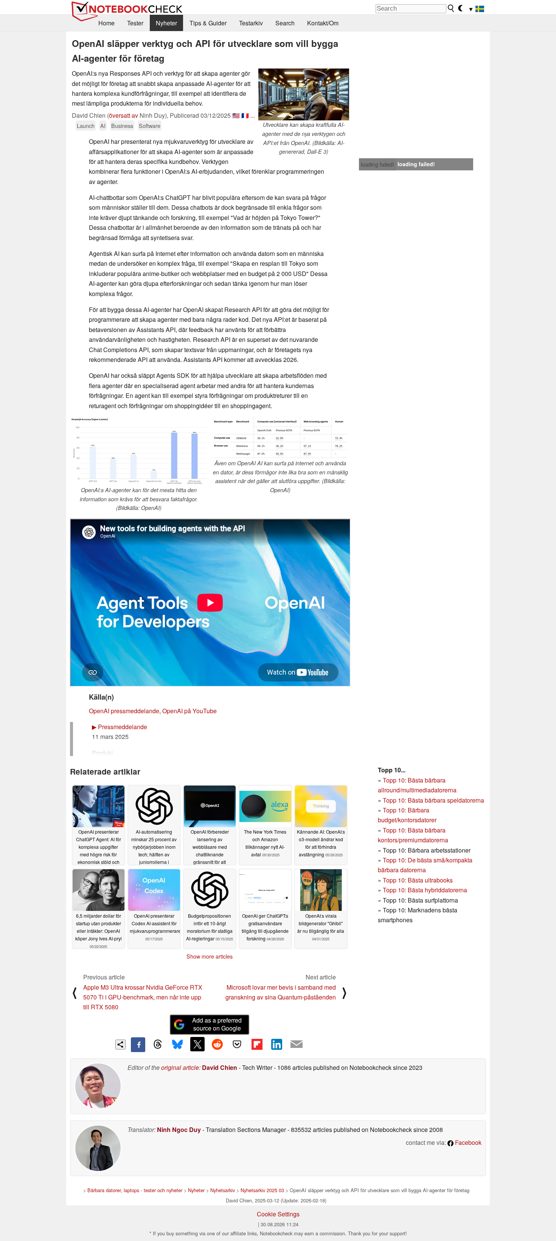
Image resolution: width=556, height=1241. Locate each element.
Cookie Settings (278, 1214)
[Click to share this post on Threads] (158, 1044)
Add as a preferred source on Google (217, 1024)
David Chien (219, 1067)
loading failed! (377, 164)
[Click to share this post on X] (197, 1044)
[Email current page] (296, 1044)
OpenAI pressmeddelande (124, 710)
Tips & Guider (208, 23)
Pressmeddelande (119, 726)
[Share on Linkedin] (276, 1044)
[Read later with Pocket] (237, 1044)
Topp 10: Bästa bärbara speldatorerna (433, 800)
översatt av (123, 115)
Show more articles (209, 956)
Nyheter (166, 23)
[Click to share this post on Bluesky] (177, 1044)
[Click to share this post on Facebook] (138, 1044)
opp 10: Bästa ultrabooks (419, 880)
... (252, 115)
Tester (135, 23)
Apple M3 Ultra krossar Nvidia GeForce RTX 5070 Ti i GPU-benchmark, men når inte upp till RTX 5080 (142, 997)
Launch (86, 125)
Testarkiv (251, 23)
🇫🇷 (245, 115)
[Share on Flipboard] (257, 1044)
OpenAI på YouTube (189, 710)
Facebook (467, 1142)
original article (180, 1067)
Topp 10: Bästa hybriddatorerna (425, 890)
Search (285, 23)
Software (149, 125)
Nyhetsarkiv (222, 1190)
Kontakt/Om (323, 23)
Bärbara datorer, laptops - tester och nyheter (134, 1190)
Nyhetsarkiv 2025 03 (262, 1190)
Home (106, 23)
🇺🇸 (236, 115)
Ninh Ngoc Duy (179, 1129)
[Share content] (120, 1045)
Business (122, 125)
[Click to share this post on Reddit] (217, 1044)
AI (103, 125)
